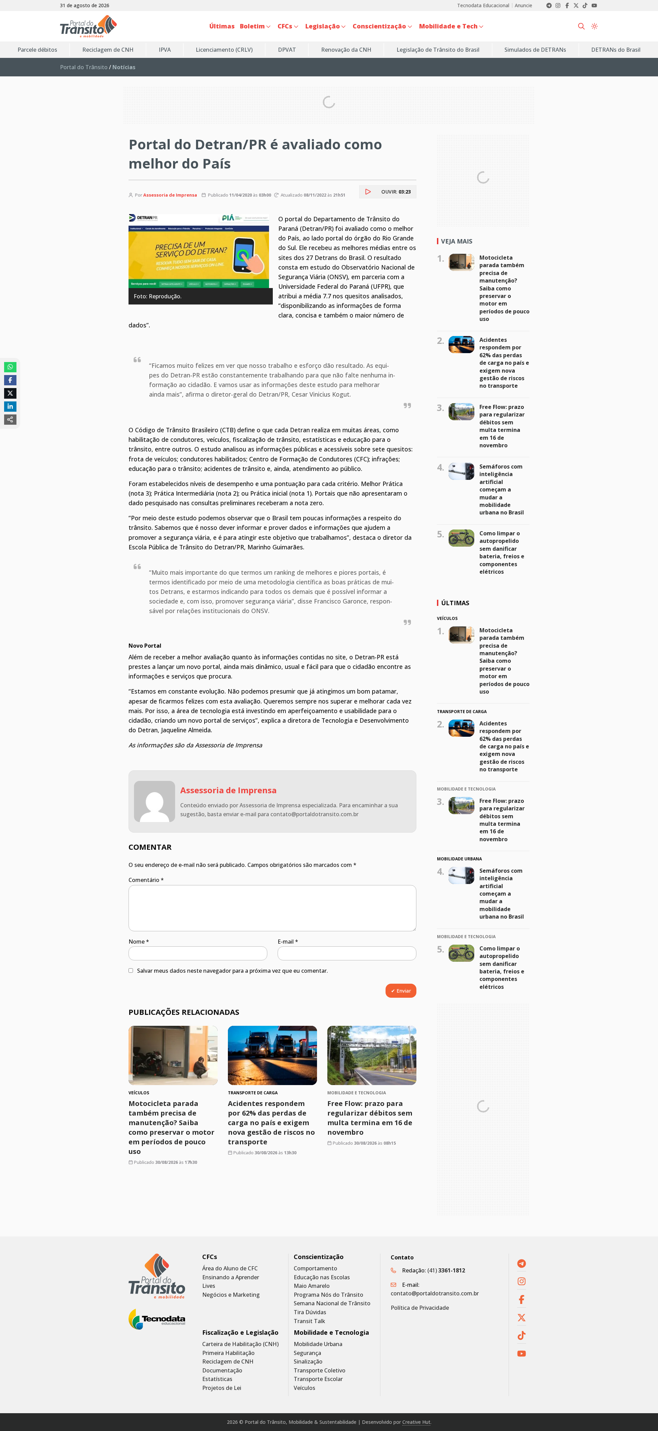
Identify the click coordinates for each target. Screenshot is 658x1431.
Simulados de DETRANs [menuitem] (535, 49)
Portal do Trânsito (84, 67)
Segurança (307, 1353)
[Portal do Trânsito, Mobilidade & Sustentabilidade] (157, 1276)
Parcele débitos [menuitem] (37, 49)
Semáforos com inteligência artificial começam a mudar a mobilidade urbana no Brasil (501, 489)
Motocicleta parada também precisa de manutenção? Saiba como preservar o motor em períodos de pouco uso (172, 1127)
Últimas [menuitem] (222, 26)
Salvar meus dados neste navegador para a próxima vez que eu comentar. (232, 970)
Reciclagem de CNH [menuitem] (108, 49)
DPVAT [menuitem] (287, 49)
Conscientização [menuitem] (379, 26)
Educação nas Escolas (322, 1277)
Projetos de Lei (221, 1388)
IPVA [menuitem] (165, 49)
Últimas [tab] (455, 603)
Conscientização (319, 1257)
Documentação (222, 1370)
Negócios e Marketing (231, 1295)
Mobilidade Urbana (318, 1344)
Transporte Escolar (318, 1379)
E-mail (288, 941)
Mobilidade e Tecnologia (331, 1332)
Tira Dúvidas (310, 1312)
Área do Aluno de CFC (230, 1268)
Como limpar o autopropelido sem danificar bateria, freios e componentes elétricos (501, 552)
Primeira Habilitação (228, 1353)
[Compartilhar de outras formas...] (10, 419)
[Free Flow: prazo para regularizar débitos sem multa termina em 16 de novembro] (371, 1055)
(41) (446, 1270)
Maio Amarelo (312, 1286)
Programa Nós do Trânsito (328, 1295)
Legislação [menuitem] (322, 26)
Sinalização (308, 1361)
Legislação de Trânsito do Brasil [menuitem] (438, 49)
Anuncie (523, 5)
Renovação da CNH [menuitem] (346, 49)
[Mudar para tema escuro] (594, 26)
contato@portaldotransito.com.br (435, 1293)
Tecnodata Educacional (483, 5)
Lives (208, 1286)
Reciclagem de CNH (228, 1361)
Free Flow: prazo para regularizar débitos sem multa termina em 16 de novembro (369, 1118)
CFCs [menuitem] (285, 26)
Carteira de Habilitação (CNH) (240, 1344)
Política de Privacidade (420, 1307)
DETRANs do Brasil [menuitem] (616, 49)
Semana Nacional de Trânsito (332, 1303)
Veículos (304, 1388)
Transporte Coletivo (319, 1370)
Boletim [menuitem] (252, 26)
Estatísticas (217, 1379)
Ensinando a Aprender (230, 1277)
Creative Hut (416, 1422)
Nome (139, 941)
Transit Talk (309, 1321)
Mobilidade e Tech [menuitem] (448, 26)
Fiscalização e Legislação (240, 1332)
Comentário (146, 880)
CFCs (209, 1257)
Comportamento (315, 1268)
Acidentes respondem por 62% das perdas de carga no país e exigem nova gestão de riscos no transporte (271, 1122)
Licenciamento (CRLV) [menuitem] (224, 49)
